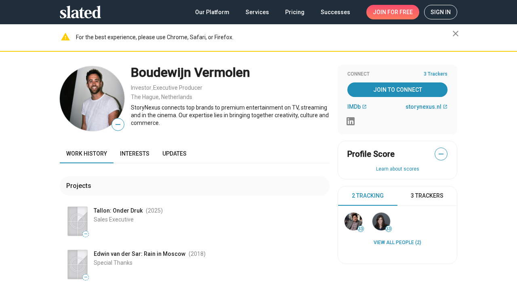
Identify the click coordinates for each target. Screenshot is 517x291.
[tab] (367, 196)
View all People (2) (397, 242)
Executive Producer (177, 87)
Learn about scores (397, 169)
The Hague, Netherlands (161, 97)
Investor (141, 87)
